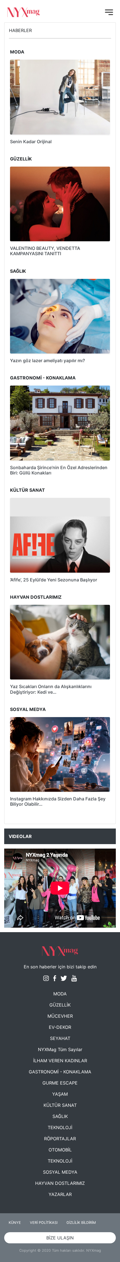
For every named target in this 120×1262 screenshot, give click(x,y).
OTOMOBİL (60, 1150)
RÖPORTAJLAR (60, 1138)
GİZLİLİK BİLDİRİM (81, 1222)
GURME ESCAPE (60, 1083)
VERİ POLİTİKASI (43, 1222)
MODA (60, 994)
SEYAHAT (60, 1038)
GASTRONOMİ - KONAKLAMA (60, 1072)
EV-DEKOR (60, 1027)
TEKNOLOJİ (60, 1127)
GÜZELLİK (60, 1005)
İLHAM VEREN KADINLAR (60, 1060)
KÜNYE (15, 1222)
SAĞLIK (60, 1116)
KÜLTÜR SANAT (60, 1105)
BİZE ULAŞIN (60, 1238)
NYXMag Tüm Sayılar (60, 1049)
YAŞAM (60, 1094)
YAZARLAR (60, 1194)
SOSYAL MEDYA (60, 1172)
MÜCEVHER (60, 1016)
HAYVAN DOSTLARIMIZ (60, 1183)
